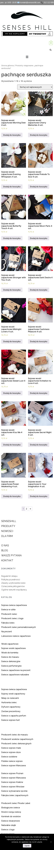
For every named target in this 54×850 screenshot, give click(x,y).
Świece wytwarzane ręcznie (14, 791)
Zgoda (27, 846)
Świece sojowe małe (11, 748)
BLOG (4, 550)
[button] (27, 57)
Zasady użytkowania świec (13, 583)
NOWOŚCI (7, 531)
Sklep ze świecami (10, 698)
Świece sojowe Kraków (12, 782)
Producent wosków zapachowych (17, 739)
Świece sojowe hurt (10, 720)
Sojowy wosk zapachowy (13, 694)
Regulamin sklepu (9, 576)
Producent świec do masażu (14, 734)
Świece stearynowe (10, 821)
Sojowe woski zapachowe (13, 648)
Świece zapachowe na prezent (15, 670)
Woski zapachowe (9, 644)
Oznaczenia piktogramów (13, 586)
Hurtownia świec (9, 702)
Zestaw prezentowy (10, 711)
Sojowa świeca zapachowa (14, 605)
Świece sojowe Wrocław (13, 786)
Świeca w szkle (8, 609)
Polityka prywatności (10, 579)
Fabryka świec (8, 623)
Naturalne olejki (8, 825)
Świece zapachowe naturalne (15, 674)
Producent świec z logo (12, 618)
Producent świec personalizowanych (18, 627)
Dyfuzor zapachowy (10, 707)
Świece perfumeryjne (11, 666)
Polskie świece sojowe (12, 761)
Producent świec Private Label (15, 803)
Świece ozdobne (9, 756)
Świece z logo (8, 829)
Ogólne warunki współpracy (14, 590)
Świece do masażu (10, 657)
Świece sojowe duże (11, 752)
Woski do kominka (9, 652)
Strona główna (7, 65)
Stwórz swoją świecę (11, 812)
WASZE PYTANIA (11, 555)
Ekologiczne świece (10, 807)
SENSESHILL (8, 521)
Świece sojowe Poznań (12, 773)
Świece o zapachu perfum (13, 716)
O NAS (5, 545)
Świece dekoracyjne (10, 661)
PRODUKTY (8, 526)
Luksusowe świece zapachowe (16, 636)
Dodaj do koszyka (11, 135)
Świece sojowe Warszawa (13, 765)
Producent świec (9, 614)
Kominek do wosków (11, 816)
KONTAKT (7, 560)
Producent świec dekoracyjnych (16, 743)
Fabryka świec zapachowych (14, 795)
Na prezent (6, 631)
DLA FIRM (7, 536)
